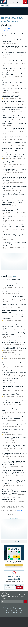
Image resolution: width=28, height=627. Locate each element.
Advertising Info (21, 607)
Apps (14, 607)
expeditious (13, 579)
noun (14, 26)
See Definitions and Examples (13, 581)
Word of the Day (14, 576)
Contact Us (6, 608)
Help (3, 607)
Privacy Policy (13, 608)
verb (14, 276)
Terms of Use (21, 608)
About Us (8, 607)
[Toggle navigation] (1, 2)
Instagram (21, 612)
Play (14, 565)
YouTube (16, 612)
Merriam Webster (4, 595)
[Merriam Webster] (14, 573)
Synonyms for (6, 30)
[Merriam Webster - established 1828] (4, 2)
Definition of (6, 28)
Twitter (12, 612)
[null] (19, 579)
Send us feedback (21, 510)
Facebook (7, 612)
